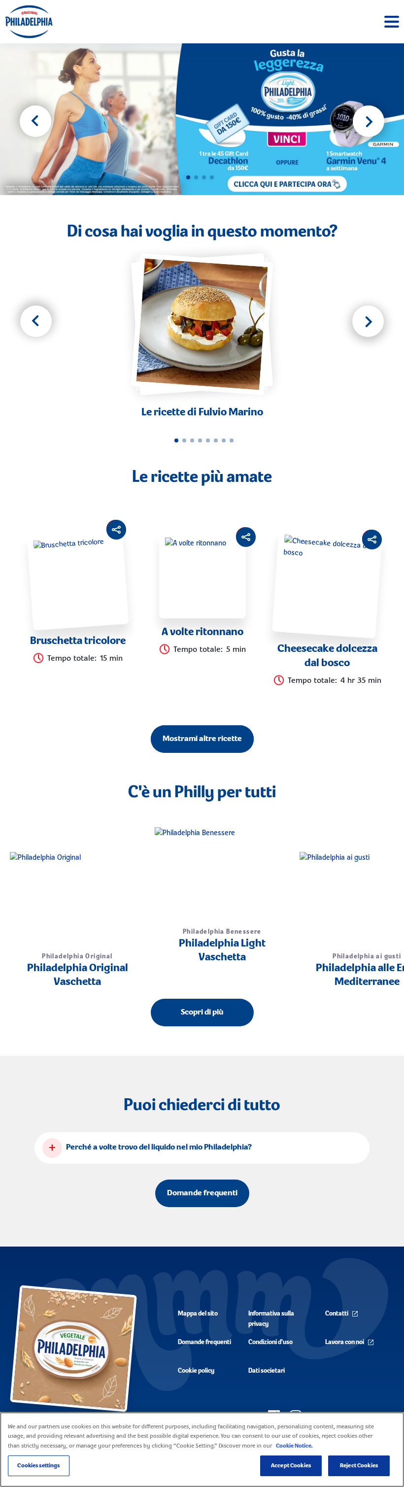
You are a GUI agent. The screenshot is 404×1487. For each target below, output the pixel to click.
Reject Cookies (359, 1465)
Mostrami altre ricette (202, 739)
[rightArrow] (368, 121)
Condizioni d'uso (270, 1342)
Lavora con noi (344, 1342)
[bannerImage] (202, 119)
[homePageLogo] (29, 21)
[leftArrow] (35, 121)
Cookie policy (196, 1371)
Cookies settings (38, 1465)
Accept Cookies (291, 1465)
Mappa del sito (198, 1314)
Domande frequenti (202, 1193)
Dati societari (266, 1371)
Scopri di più (202, 1012)
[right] (368, 321)
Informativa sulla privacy (271, 1319)
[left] (36, 321)
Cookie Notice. (294, 1446)
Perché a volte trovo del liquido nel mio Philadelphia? (159, 1147)
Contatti (336, 1314)
